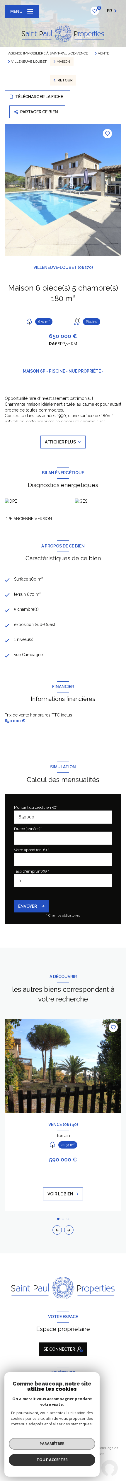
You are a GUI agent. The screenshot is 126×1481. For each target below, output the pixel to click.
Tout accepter (52, 1459)
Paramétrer (52, 1443)
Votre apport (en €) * (31, 850)
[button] (69, 1230)
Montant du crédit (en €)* (35, 807)
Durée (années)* (28, 829)
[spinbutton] (63, 880)
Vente (103, 53)
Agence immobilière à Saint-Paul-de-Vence (48, 53)
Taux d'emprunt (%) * (31, 871)
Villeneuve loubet (29, 61)
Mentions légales (104, 1448)
